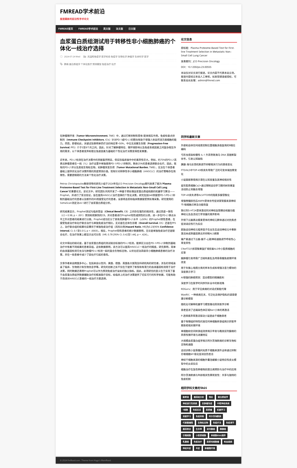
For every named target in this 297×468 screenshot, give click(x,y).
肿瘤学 (131, 56)
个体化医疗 (86, 64)
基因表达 (187, 429)
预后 (211, 397)
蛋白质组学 (74, 64)
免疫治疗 (106, 64)
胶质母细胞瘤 (213, 441)
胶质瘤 (209, 409)
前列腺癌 (211, 429)
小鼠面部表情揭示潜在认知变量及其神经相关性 (206, 179)
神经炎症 (187, 448)
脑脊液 (186, 397)
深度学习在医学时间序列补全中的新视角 (202, 283)
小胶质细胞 (201, 435)
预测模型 (96, 64)
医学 (146, 56)
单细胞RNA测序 (218, 435)
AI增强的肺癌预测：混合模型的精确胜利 (202, 277)
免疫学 (114, 56)
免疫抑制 (200, 416)
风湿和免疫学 (94, 56)
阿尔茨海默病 (215, 416)
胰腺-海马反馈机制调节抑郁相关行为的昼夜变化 (206, 164)
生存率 (199, 429)
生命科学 (139, 56)
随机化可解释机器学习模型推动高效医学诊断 (205, 304)
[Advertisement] (118, 102)
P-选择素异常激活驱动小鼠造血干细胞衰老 (204, 315)
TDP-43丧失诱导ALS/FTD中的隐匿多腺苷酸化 (205, 195)
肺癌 (66, 64)
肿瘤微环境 (210, 448)
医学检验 (105, 56)
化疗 (113, 64)
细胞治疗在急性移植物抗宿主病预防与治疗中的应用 (208, 369)
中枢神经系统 (223, 403)
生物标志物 (203, 422)
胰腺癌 (223, 429)
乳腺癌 (186, 441)
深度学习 (187, 416)
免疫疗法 (217, 422)
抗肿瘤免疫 (207, 403)
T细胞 (185, 409)
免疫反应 (197, 409)
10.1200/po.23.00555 (199, 67)
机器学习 (221, 409)
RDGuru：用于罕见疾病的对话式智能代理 (203, 289)
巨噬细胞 (187, 435)
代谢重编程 (188, 422)
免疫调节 (230, 422)
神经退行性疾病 (190, 403)
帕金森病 (228, 441)
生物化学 (122, 56)
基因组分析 (199, 397)
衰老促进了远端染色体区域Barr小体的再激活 (205, 309)
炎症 (198, 448)
